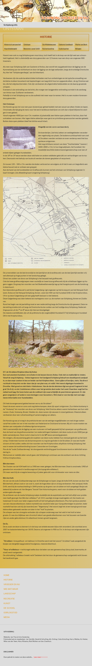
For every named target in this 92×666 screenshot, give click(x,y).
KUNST (7, 603)
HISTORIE (8, 580)
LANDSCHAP (10, 594)
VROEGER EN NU (12, 584)
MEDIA (7, 617)
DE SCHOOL (9, 608)
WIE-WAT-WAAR (11, 589)
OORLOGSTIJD (10, 613)
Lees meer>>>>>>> (41, 657)
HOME (6, 575)
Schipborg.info (10, 25)
